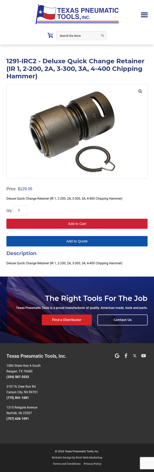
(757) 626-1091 (17, 419)
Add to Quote (77, 241)
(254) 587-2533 (17, 377)
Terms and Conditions (67, 463)
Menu (144, 14)
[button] (140, 91)
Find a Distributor (66, 320)
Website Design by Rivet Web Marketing (77, 457)
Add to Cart (77, 224)
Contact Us (123, 320)
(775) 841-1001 (17, 398)
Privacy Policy (92, 463)
